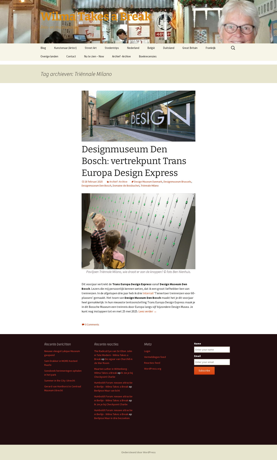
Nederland (133, 48)
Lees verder (147, 311)
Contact (71, 56)
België (151, 48)
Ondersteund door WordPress (138, 452)
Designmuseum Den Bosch (96, 185)
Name (197, 343)
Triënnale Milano (150, 185)
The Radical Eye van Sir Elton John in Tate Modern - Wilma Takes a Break (113, 355)
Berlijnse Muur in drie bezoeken (112, 418)
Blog (43, 48)
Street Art (91, 48)
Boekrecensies (148, 56)
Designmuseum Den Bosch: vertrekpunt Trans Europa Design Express (134, 161)
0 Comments (92, 324)
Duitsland (168, 48)
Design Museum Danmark (148, 181)
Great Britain (189, 48)
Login (147, 351)
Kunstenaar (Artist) (65, 48)
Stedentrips (112, 48)
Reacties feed (152, 362)
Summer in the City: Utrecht (59, 380)
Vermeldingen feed (155, 357)
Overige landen (49, 56)
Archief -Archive (121, 56)
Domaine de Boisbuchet (126, 185)
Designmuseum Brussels (177, 181)
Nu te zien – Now (94, 56)
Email (197, 356)
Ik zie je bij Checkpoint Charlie (111, 404)
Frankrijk (211, 48)
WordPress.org (152, 368)
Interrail (148, 293)
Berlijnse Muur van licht (107, 390)
